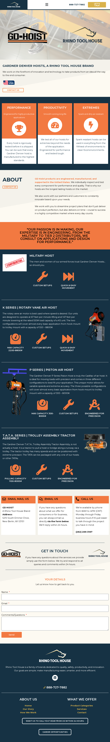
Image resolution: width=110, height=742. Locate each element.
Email (4, 603)
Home (28, 705)
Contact (81, 712)
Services (82, 709)
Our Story (28, 709)
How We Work (28, 712)
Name (4, 592)
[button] (47, 4)
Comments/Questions (13, 615)
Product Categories (82, 705)
